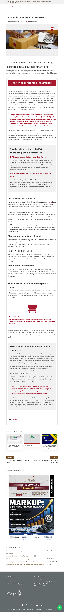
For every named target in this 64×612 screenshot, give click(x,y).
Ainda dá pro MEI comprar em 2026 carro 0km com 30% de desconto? (28, 562)
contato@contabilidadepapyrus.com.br (17, 584)
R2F (55, 609)
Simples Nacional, (20, 173)
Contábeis (15, 420)
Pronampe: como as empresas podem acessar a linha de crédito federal (29, 551)
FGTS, (45, 319)
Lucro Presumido (36, 173)
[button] (59, 607)
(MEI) (43, 157)
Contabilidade (33, 21)
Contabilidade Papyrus (14, 21)
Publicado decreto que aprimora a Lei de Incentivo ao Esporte (25, 565)
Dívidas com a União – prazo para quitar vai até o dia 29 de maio (26, 559)
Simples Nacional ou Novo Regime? (17, 556)
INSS (48, 319)
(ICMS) (50, 202)
